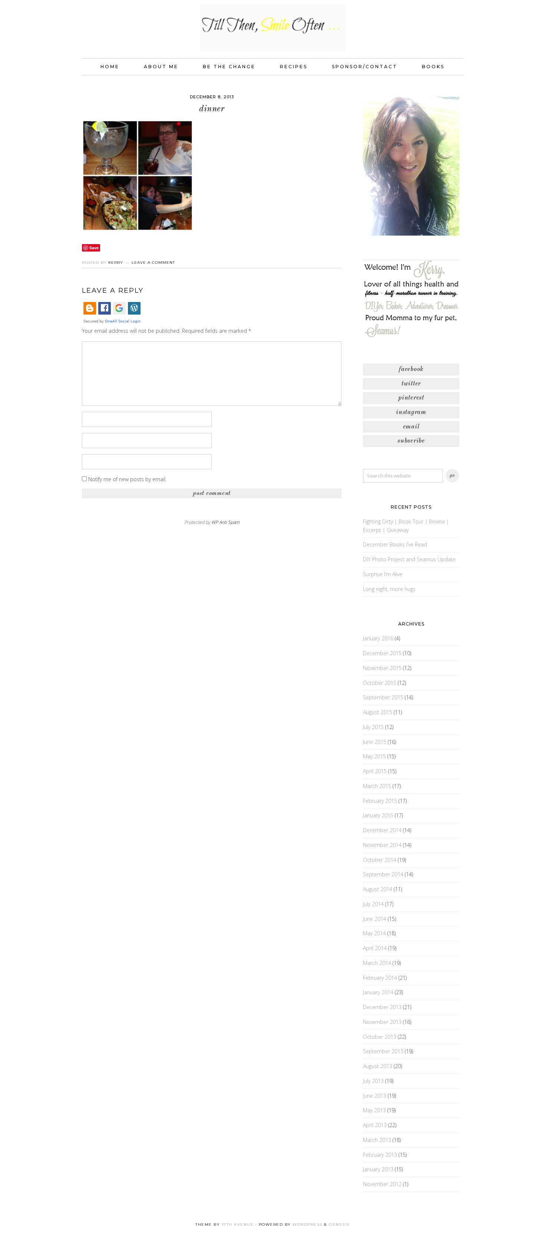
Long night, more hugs (389, 588)
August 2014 (377, 889)
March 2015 (377, 785)
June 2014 (374, 918)
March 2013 (377, 1139)
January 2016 (378, 638)
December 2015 (382, 653)
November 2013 (382, 1021)
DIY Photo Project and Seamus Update (409, 559)
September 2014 (383, 874)
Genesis (339, 1224)
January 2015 (378, 815)
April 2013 (375, 1125)
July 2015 (373, 727)
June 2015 (374, 741)
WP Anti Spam (225, 522)
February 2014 (380, 977)
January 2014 (378, 992)
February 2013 (380, 1154)
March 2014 (377, 962)
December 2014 (382, 830)
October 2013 (379, 1036)
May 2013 (374, 1110)
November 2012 (382, 1184)
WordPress (308, 1224)
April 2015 (375, 771)
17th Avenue (238, 1224)
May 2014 (374, 933)
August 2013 (377, 1066)
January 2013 (378, 1169)
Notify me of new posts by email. (127, 479)
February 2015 (380, 800)
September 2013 (383, 1051)
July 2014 (373, 903)
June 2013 (374, 1095)
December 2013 (382, 1007)
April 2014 (375, 948)
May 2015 (374, 756)
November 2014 (382, 844)
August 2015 (377, 712)
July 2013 (373, 1080)
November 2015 (382, 668)
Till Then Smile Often (272, 27)
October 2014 (379, 859)
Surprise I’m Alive (383, 574)
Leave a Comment (153, 262)
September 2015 (383, 697)
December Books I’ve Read (395, 544)
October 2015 (379, 682)
